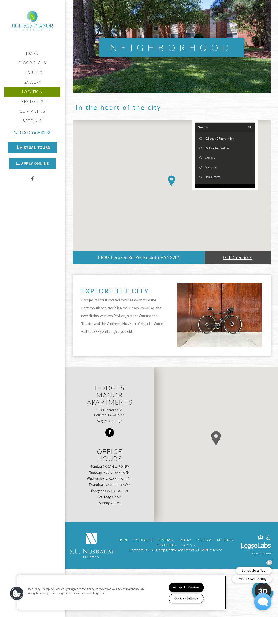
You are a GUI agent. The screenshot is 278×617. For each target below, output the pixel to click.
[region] (121, 592)
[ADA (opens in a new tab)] (268, 538)
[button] (32, 132)
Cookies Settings (186, 598)
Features (32, 72)
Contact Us (32, 111)
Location (204, 540)
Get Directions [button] (237, 257)
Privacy (256, 554)
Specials (32, 120)
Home (32, 53)
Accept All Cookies (186, 587)
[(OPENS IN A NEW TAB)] (91, 545)
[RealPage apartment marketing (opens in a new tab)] (256, 546)
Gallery (32, 82)
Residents (32, 101)
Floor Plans (32, 63)
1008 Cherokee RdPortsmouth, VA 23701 (109, 413)
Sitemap (267, 554)
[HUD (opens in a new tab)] (260, 538)
